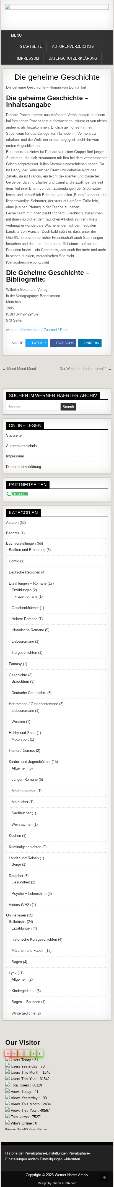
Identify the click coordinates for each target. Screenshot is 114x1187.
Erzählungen (22, 590)
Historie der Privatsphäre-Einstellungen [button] (36, 1153)
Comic (14, 561)
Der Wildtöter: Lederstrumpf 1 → (86, 369)
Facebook (65, 343)
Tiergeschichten (24, 652)
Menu (16, 35)
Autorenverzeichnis (73, 46)
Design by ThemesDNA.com (57, 1183)
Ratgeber (16, 876)
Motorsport (20, 739)
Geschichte (18, 675)
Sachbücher (21, 813)
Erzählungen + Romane (27, 583)
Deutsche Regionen (24, 572)
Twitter (39, 343)
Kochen (15, 835)
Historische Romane (28, 630)
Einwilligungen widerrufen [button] (60, 1159)
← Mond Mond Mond (19, 369)
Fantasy (15, 664)
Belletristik (17, 922)
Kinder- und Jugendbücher (30, 762)
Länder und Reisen (24, 858)
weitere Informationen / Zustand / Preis (37, 330)
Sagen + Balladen (26, 1002)
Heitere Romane (24, 619)
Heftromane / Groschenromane (33, 704)
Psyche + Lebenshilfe (29, 893)
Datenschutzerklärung (73, 58)
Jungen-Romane (25, 779)
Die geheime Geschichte (57, 77)
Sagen (17, 962)
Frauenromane (25, 596)
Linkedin (91, 343)
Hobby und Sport (22, 733)
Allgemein (19, 768)
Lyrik (13, 973)
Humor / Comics (22, 750)
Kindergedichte (23, 991)
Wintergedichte (23, 1013)
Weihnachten (22, 824)
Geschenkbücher (25, 608)
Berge (16, 864)
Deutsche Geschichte (29, 693)
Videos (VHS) (20, 905)
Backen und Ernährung (27, 550)
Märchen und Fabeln (28, 950)
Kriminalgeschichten (25, 847)
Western (18, 722)
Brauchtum (20, 681)
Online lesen (16, 915)
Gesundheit (21, 882)
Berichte (12, 533)
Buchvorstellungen (21, 543)
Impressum (28, 58)
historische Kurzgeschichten (34, 939)
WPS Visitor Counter (35, 1129)
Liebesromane (23, 641)
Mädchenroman (24, 791)
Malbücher (20, 802)
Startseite (31, 46)
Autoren (12, 522)
